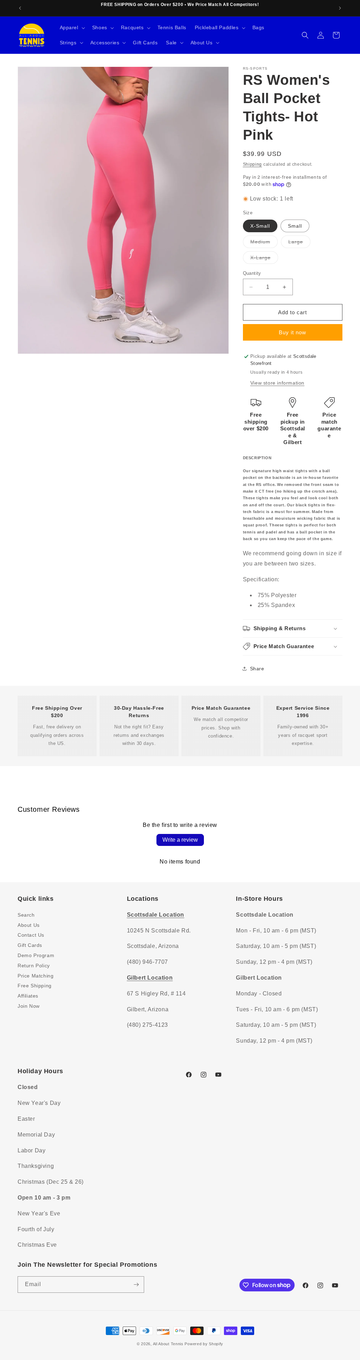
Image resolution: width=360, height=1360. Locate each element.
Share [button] (257, 668)
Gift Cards (30, 945)
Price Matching (35, 976)
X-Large (264, 259)
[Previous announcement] (20, 8)
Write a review (180, 840)
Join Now (29, 1006)
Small (295, 226)
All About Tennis (168, 1344)
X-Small (260, 226)
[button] (72, 27)
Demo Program (36, 955)
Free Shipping (35, 985)
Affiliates (28, 996)
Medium (264, 243)
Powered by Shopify (204, 1344)
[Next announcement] (340, 8)
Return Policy (34, 965)
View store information (277, 383)
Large (299, 243)
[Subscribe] (136, 1284)
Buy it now (292, 332)
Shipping (252, 164)
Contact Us (31, 935)
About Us (29, 925)
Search (26, 915)
